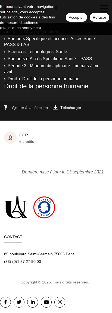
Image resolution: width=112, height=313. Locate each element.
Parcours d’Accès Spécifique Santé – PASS (50, 58)
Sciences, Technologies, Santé (37, 51)
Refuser (99, 17)
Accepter (76, 17)
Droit (12, 78)
